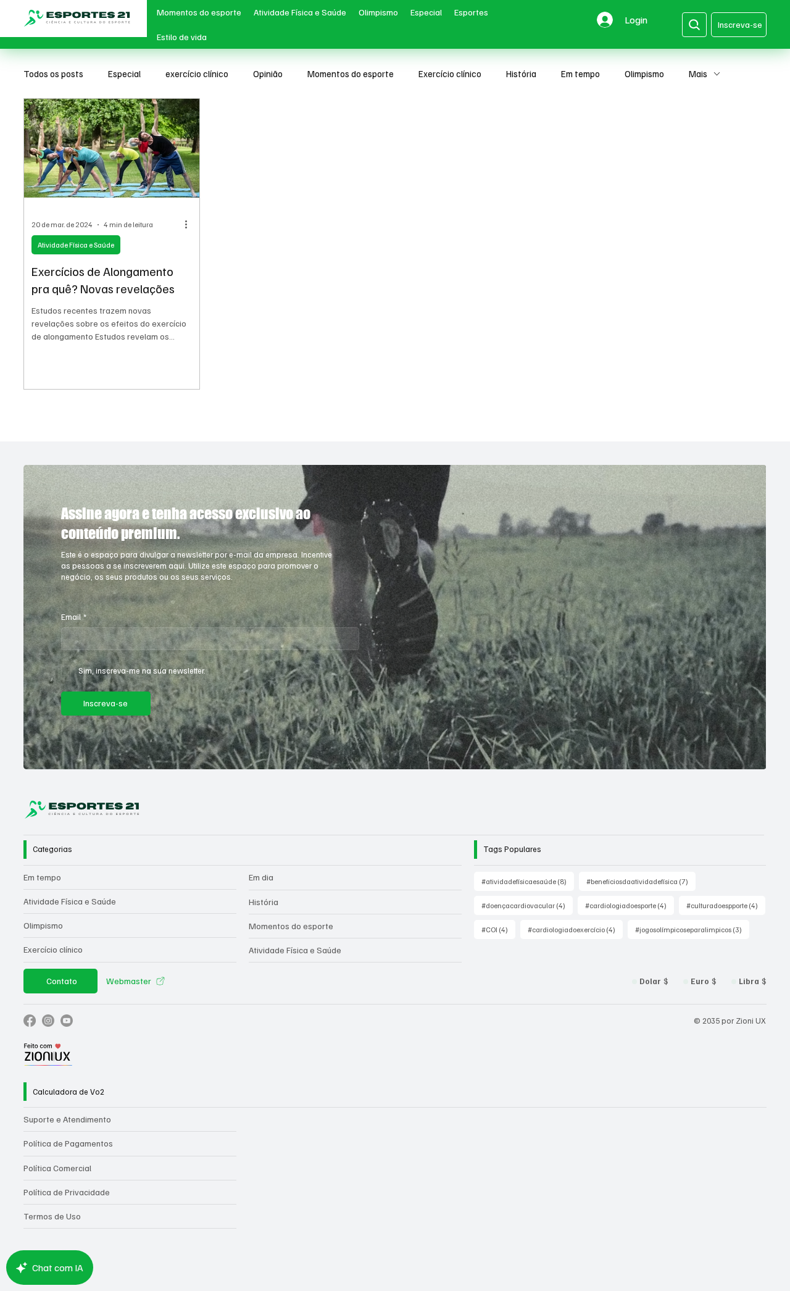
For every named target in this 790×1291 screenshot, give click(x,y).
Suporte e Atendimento (67, 1119)
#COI (498, 929)
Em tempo (580, 73)
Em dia (261, 877)
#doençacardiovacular (527, 905)
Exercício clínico (449, 73)
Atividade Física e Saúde (76, 244)
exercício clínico (196, 73)
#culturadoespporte (725, 905)
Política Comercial (57, 1168)
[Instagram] (48, 1020)
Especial (124, 73)
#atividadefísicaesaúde (527, 881)
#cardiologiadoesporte (629, 905)
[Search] (694, 24)
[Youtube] (66, 1020)
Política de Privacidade (66, 1192)
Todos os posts (53, 73)
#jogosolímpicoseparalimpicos (692, 929)
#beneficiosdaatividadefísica (641, 881)
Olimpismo (644, 73)
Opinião (268, 73)
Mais (698, 73)
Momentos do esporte (350, 73)
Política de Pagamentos (68, 1143)
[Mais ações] (190, 224)
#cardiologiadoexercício (575, 929)
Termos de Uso (52, 1216)
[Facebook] (29, 1020)
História (521, 73)
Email (73, 617)
